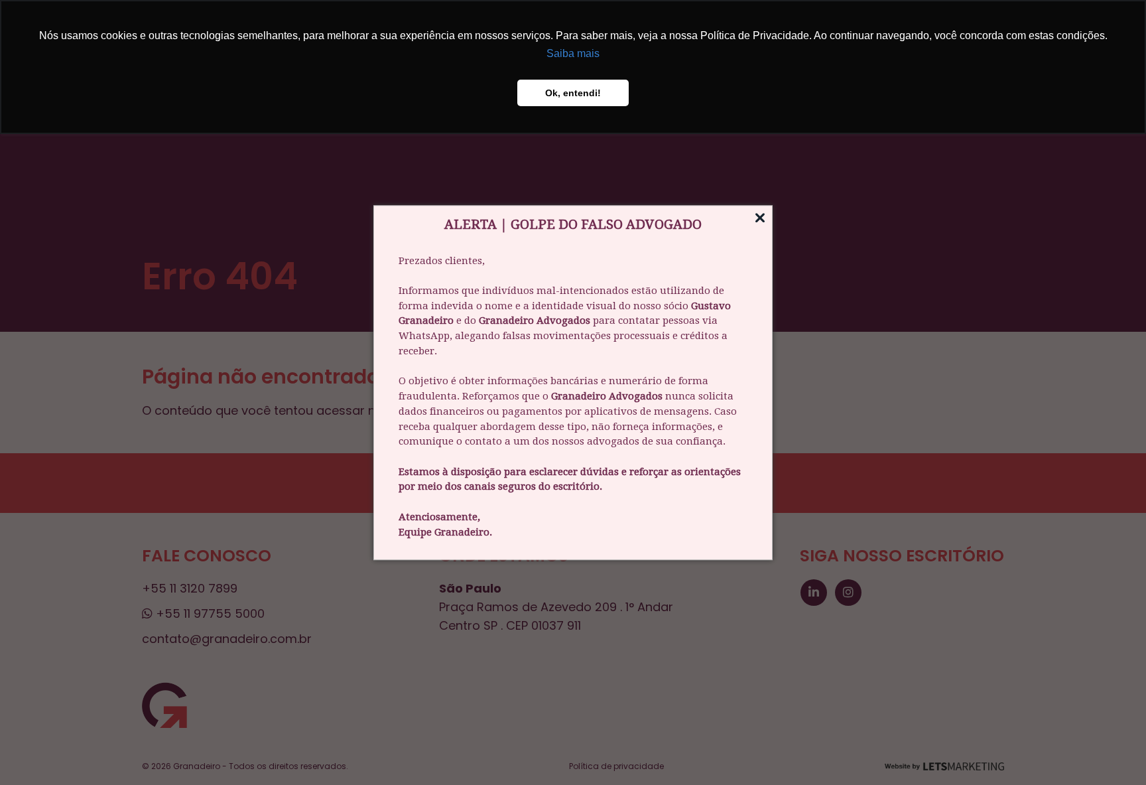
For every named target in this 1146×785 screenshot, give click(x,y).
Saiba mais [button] (573, 53)
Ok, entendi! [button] (573, 93)
